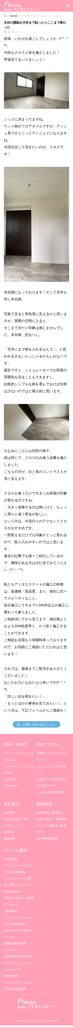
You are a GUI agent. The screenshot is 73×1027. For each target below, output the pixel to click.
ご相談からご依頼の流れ (51, 779)
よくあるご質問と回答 (50, 792)
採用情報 (9, 838)
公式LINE (9, 779)
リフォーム (11, 950)
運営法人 (9, 832)
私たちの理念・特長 (16, 819)
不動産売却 (11, 859)
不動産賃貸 (11, 976)
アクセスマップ (13, 825)
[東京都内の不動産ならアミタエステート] (21, 5)
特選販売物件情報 (15, 943)
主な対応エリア (45, 785)
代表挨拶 (9, 812)
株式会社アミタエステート (28, 1020)
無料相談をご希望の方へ (51, 812)
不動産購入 (11, 911)
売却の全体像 (12, 891)
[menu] (67, 6)
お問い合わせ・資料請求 (51, 819)
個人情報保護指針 (47, 838)
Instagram (11, 785)
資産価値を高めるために (19, 956)
